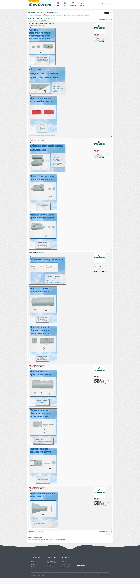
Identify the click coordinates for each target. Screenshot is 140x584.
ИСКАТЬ (107, 13)
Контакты (64, 569)
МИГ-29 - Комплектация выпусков (41, 18)
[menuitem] (107, 4)
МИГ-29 (33, 135)
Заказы (32, 561)
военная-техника (40, 135)
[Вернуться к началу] (111, 136)
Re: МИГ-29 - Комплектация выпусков (42, 23)
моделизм (47, 135)
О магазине (64, 561)
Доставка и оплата (66, 564)
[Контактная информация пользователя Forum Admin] (105, 41)
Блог (63, 562)
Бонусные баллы (34, 564)
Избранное (33, 566)
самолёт (53, 135)
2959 (100, 37)
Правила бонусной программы (50, 565)
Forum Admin (96, 34)
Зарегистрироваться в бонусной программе (51, 562)
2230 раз (102, 40)
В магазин (35, 1)
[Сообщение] (29, 25)
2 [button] (109, 19)
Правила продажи (50, 567)
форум (64, 6)
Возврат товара (65, 566)
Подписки (33, 562)
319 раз (102, 39)
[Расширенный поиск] (111, 13)
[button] (106, 19)
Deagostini (82, 5)
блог (58, 5)
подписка (73, 5)
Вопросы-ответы (65, 567)
